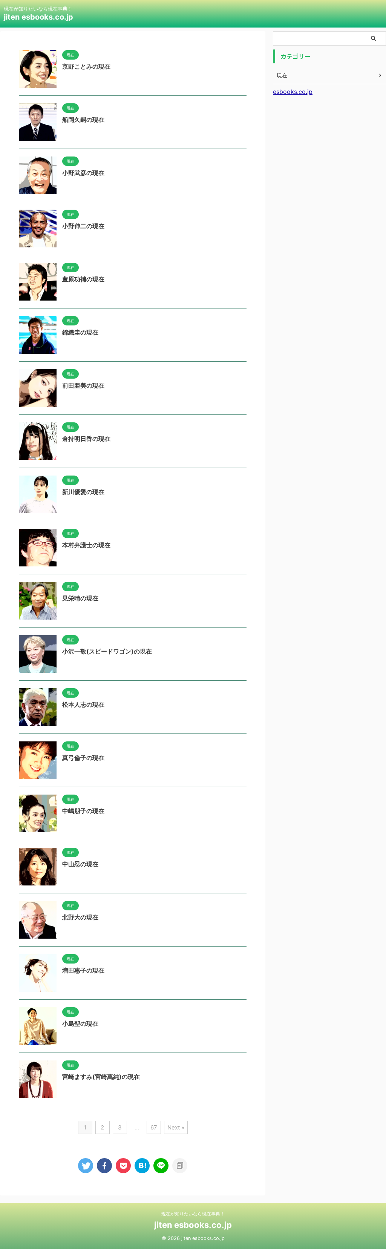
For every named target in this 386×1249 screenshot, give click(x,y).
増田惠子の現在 (83, 970)
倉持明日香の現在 (86, 438)
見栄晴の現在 (80, 598)
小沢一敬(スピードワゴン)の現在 (107, 651)
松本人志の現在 (83, 704)
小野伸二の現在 (83, 226)
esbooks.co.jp (292, 91)
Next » (175, 1127)
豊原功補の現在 (83, 279)
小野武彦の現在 (83, 172)
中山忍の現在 (80, 864)
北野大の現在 (80, 917)
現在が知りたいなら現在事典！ (193, 1214)
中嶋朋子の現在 (83, 811)
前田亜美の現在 (83, 385)
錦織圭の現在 (80, 332)
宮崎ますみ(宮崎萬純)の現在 (101, 1076)
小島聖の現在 (80, 1023)
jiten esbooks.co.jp (38, 16)
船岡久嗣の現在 (83, 119)
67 (153, 1127)
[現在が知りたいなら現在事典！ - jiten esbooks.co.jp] (142, 1165)
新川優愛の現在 (83, 492)
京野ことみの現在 (86, 66)
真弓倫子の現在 (83, 757)
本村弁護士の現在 (86, 545)
